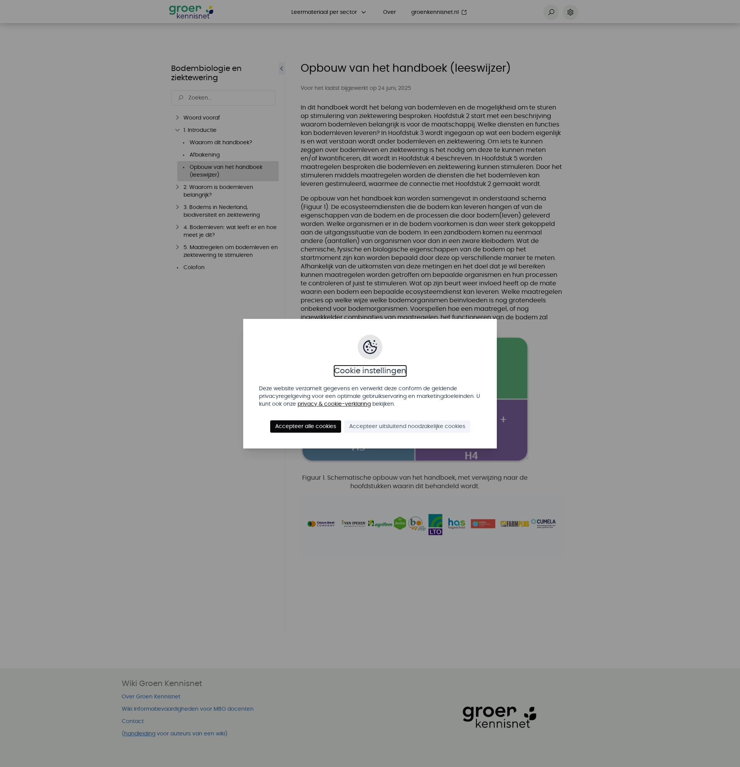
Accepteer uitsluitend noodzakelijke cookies (407, 426)
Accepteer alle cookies (305, 426)
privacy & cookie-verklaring (334, 404)
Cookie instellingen (370, 371)
